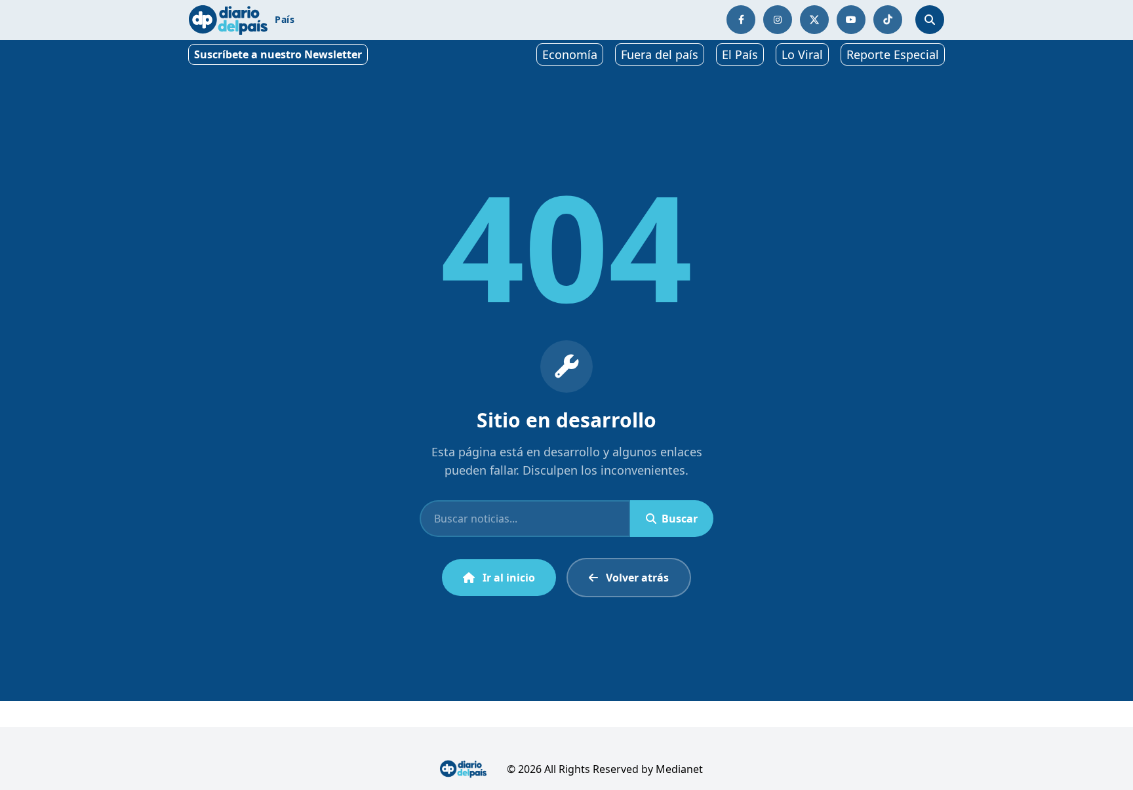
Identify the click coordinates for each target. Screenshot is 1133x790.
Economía (569, 54)
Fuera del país (659, 54)
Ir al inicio (509, 577)
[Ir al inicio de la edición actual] (228, 20)
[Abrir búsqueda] (929, 19)
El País (740, 54)
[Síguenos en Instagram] (777, 19)
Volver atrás (637, 577)
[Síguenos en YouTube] (851, 19)
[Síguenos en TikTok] (887, 19)
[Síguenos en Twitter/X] (814, 19)
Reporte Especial (892, 54)
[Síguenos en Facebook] (740, 19)
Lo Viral (802, 54)
